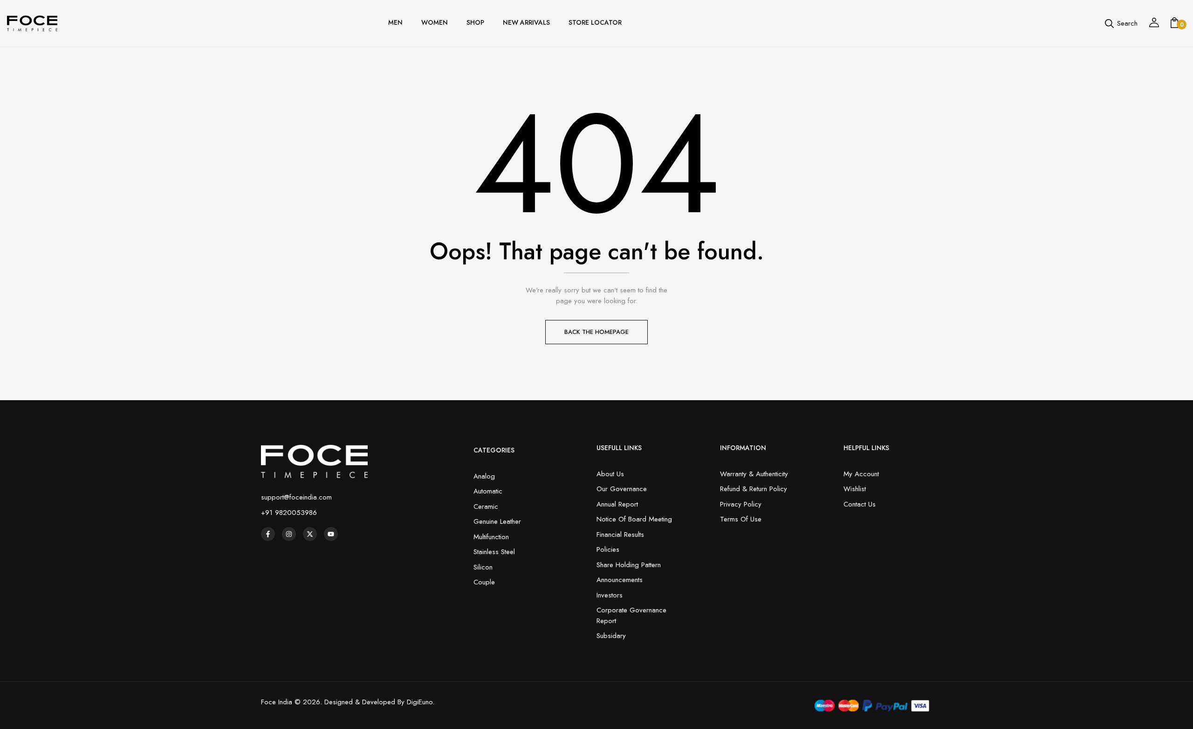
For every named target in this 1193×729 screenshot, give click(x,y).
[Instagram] (289, 534)
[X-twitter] (310, 534)
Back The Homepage (596, 331)
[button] (1174, 23)
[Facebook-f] (268, 534)
